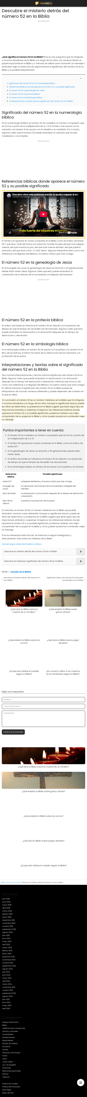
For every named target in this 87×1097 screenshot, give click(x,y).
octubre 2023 (7, 990)
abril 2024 (6, 981)
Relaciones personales (11, 1071)
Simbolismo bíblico (32, 544)
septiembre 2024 (9, 966)
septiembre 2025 (9, 929)
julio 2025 (6, 935)
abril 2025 (6, 944)
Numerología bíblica (12, 544)
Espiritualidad (7, 1040)
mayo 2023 (6, 1005)
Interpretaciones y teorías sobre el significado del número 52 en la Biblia (41, 101)
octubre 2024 (7, 963)
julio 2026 (6, 899)
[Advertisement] (43, 39)
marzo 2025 (7, 947)
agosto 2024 (7, 969)
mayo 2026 (6, 905)
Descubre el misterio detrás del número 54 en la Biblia (22, 578)
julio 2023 (6, 999)
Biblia (4, 1025)
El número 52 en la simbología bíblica (25, 97)
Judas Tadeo (7, 1062)
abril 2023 (6, 1008)
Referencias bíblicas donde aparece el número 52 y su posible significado (42, 87)
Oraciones (6, 1068)
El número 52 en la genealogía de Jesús (27, 90)
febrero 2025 (7, 950)
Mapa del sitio (8, 1093)
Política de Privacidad (11, 1087)
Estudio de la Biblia (9, 1043)
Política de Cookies (10, 1084)
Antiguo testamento (10, 1022)
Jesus (4, 1059)
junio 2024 (6, 975)
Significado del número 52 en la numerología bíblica (32, 83)
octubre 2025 (7, 926)
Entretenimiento (8, 1037)
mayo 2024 (6, 978)
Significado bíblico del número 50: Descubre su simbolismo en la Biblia (65, 578)
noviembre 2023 (8, 987)
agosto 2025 (7, 932)
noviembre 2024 (8, 960)
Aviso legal (6, 1090)
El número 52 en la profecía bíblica (24, 94)
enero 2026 (6, 917)
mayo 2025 (6, 941)
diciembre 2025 (8, 920)
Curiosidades (7, 1034)
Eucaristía (6, 1046)
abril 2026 (6, 908)
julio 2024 (6, 972)
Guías (4, 1056)
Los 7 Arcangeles (9, 1065)
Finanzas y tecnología (11, 1053)
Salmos (5, 1074)
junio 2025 (6, 938)
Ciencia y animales (10, 1031)
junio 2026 (6, 902)
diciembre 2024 (8, 957)
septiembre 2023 (9, 993)
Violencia (6, 1077)
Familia (5, 1049)
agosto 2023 (7, 996)
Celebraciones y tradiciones (13, 1028)
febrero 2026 (7, 914)
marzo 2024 (7, 984)
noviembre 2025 (8, 923)
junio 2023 (6, 1002)
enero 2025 (6, 954)
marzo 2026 (7, 911)
